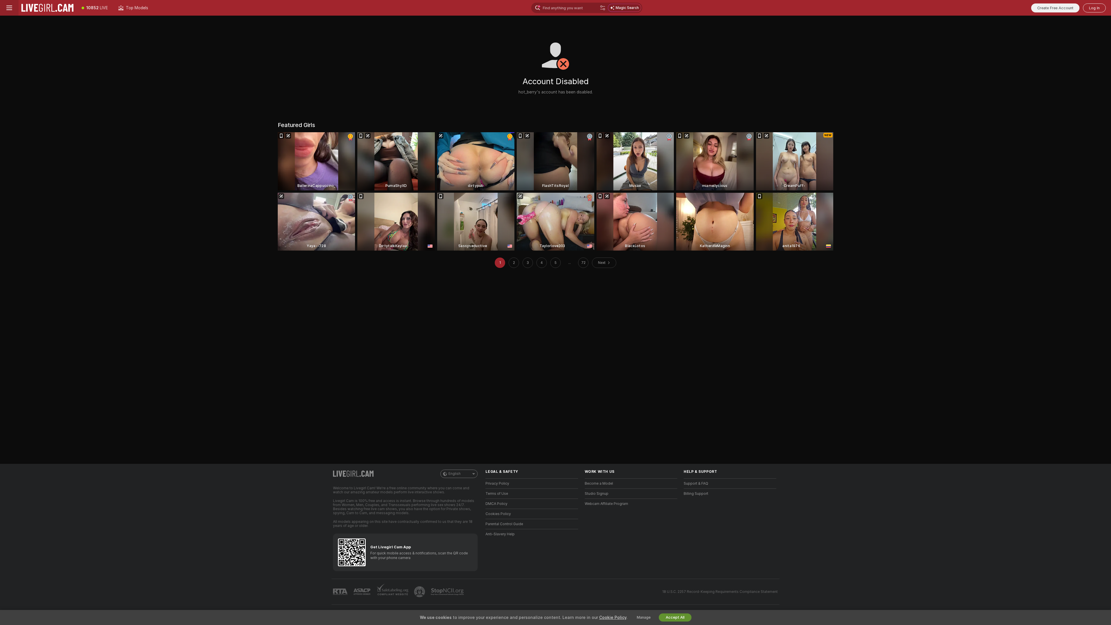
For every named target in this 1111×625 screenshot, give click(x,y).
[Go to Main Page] (47, 8)
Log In (1094, 8)
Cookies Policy (498, 514)
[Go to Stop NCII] (448, 591)
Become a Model (599, 483)
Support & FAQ (696, 483)
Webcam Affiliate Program (606, 504)
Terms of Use (496, 494)
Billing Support (696, 494)
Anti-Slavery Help (500, 534)
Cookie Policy (612, 617)
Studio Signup (596, 494)
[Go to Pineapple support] (420, 591)
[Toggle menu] (9, 8)
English (454, 474)
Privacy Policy (497, 483)
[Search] (603, 8)
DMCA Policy (496, 504)
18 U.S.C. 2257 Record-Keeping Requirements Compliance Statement (720, 592)
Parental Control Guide (504, 524)
